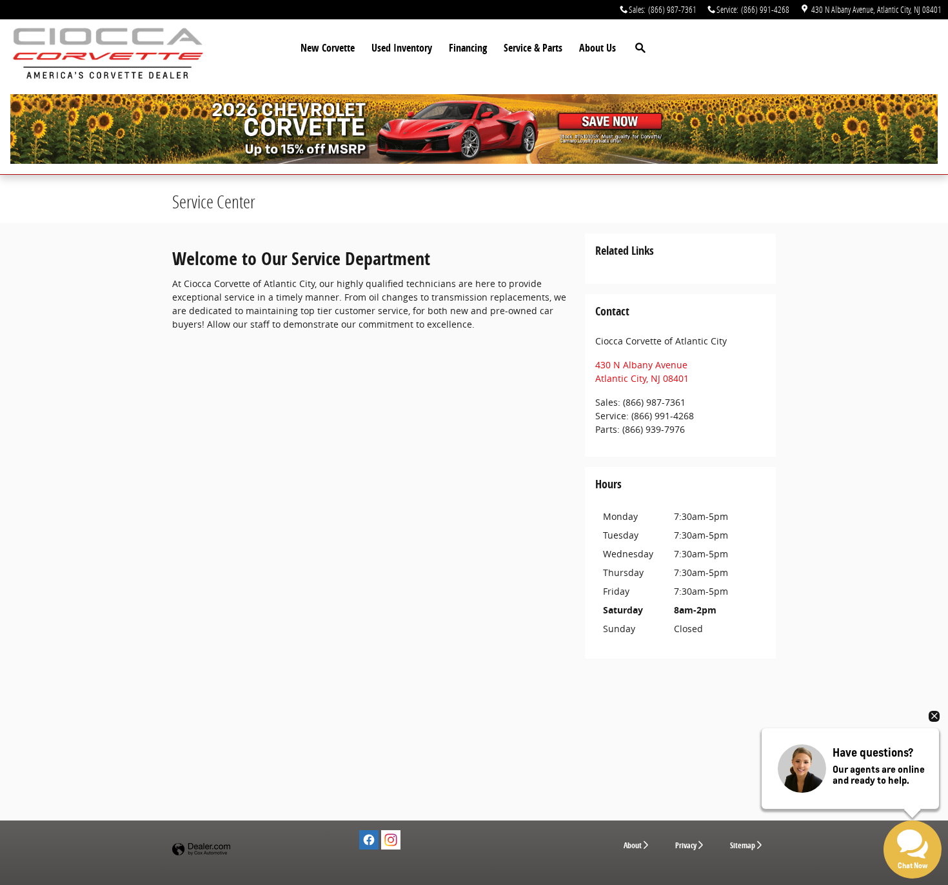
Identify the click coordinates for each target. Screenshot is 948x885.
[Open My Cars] (725, 48)
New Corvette (328, 48)
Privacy (685, 845)
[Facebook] (369, 840)
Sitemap (742, 845)
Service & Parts (533, 48)
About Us (597, 48)
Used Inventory (401, 48)
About (633, 845)
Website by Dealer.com (201, 850)
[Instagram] (390, 840)
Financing (468, 48)
